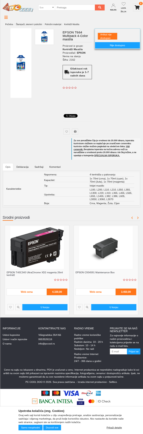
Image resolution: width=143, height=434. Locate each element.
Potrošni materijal (53, 24)
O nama (7, 343)
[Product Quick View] (18, 307)
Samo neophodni (30, 427)
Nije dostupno (117, 45)
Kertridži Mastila (71, 24)
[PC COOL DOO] (18, 7)
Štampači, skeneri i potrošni (29, 24)
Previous (132, 218)
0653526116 (45, 339)
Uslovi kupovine (11, 335)
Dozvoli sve (52, 427)
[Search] (100, 7)
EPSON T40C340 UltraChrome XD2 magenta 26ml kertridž (35, 273)
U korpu (45, 307)
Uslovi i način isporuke (15, 339)
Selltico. (113, 382)
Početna (9, 24)
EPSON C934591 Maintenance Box (95, 272)
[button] (6, 17)
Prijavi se (134, 351)
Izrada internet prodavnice (92, 382)
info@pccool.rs (46, 343)
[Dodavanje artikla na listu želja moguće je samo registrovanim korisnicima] (66, 132)
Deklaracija (22, 166)
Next (137, 218)
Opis (7, 166)
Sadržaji (39, 166)
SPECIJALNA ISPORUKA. (107, 155)
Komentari (55, 166)
